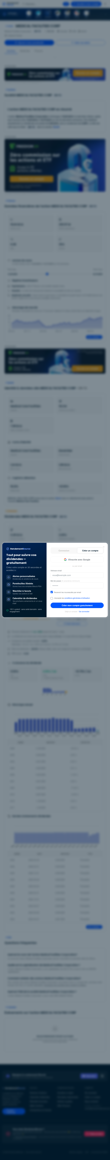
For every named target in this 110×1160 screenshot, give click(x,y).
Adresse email (56, 570)
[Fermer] (103, 547)
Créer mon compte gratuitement (77, 605)
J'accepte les (72, 598)
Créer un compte (90, 550)
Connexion (64, 550)
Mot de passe (65, 581)
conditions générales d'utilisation (77, 598)
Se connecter (84, 611)
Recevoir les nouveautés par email (67, 592)
